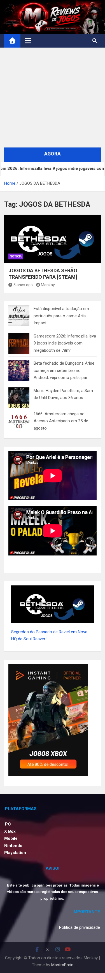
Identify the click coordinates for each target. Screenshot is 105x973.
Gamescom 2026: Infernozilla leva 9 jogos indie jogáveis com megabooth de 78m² (65, 343)
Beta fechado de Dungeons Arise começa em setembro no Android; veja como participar (64, 370)
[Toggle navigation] (27, 40)
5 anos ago (23, 285)
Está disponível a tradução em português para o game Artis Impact (61, 315)
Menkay (48, 285)
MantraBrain (62, 964)
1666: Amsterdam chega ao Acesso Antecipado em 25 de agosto (61, 421)
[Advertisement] (52, 97)
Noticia (16, 256)
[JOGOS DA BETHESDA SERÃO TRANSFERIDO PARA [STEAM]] (52, 239)
